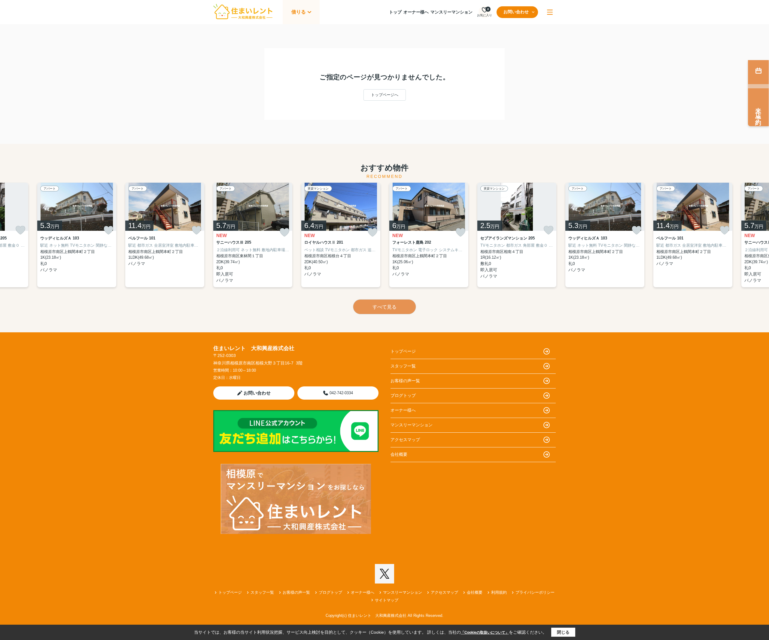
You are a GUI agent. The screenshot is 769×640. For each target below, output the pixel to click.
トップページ (403, 351)
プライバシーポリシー (535, 592)
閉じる (563, 632)
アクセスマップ (405, 439)
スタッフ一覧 (403, 366)
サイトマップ (386, 600)
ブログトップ (403, 395)
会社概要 (399, 454)
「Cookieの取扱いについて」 (485, 632)
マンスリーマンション (451, 12)
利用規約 (499, 592)
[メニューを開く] (550, 12)
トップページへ (384, 95)
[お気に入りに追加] (20, 230)
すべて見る (384, 306)
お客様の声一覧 (405, 380)
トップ (395, 12)
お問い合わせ (516, 11)
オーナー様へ (416, 12)
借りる (298, 11)
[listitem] (253, 235)
